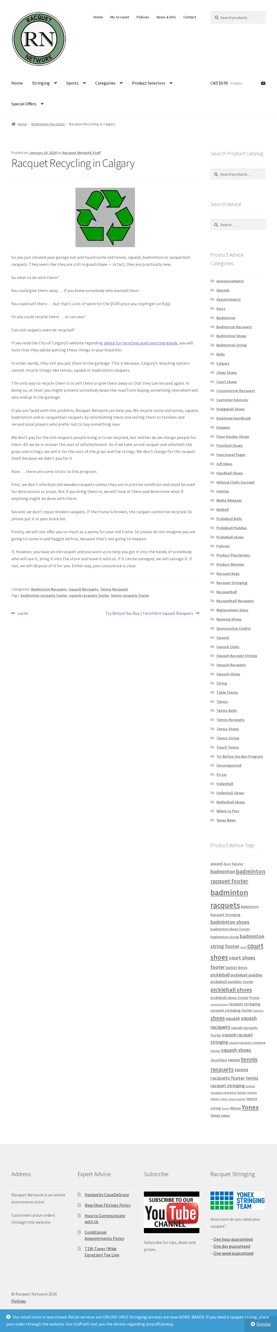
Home (98, 17)
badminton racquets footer (44, 595)
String (221, 683)
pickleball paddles (246, 975)
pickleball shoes (231, 989)
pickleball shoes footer (229, 997)
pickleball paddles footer (231, 981)
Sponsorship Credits (233, 628)
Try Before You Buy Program (239, 756)
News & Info (166, 17)
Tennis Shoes (227, 728)
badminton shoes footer (230, 929)
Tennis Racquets (114, 589)
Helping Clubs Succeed (235, 482)
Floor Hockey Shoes (232, 436)
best (243, 947)
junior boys (236, 967)
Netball (222, 509)
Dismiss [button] (263, 1324)
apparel (216, 863)
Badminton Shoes (231, 335)
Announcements (230, 281)
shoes (217, 1018)
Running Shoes (229, 619)
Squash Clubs (227, 646)
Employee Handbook (233, 418)
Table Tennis (227, 692)
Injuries (222, 491)
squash (233, 1018)
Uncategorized (228, 765)
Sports (72, 83)
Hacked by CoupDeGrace (107, 1194)
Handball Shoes (229, 473)
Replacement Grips (232, 610)
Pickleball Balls (229, 518)
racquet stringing (244, 1003)
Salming (258, 1010)
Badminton (225, 317)
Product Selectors (148, 83)
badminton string (224, 937)
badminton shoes (229, 922)
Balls (220, 354)
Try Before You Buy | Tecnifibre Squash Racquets (149, 613)
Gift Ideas (224, 463)
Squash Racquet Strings (236, 655)
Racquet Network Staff (81, 152)
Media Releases (229, 500)
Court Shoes (226, 381)
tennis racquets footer (130, 595)
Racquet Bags (228, 573)
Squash (222, 637)
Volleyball (224, 783)
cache (22, 613)
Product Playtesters (233, 555)
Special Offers (24, 103)
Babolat (237, 864)
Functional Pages (231, 454)
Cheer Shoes (226, 372)
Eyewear (223, 427)
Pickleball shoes (230, 537)
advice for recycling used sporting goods (140, 342)
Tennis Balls (226, 710)
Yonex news (220, 1115)
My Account (119, 17)
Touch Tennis (227, 747)
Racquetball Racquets (235, 600)
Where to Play (227, 810)
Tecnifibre (218, 1060)
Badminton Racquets (48, 124)
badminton (222, 871)
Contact (189, 17)
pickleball (220, 975)
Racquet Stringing (231, 582)
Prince (254, 997)
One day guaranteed (231, 1246)
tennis (234, 1059)
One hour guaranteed (233, 1239)
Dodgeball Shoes (230, 409)
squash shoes (236, 1050)
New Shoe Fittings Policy (108, 1205)
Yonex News (226, 820)
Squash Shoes (228, 674)
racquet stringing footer (231, 1010)
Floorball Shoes (229, 445)
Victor (221, 774)
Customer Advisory (232, 399)
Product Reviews (230, 564)
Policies (143, 17)
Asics (220, 308)
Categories (105, 83)
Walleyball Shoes (230, 802)
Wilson (235, 1108)
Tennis (222, 701)
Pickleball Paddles (231, 527)
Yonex (250, 1107)
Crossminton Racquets (235, 390)
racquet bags (219, 1004)
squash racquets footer (89, 595)
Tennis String (227, 738)
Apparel (222, 290)
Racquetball (226, 591)
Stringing (41, 83)
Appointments (228, 299)
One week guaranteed (233, 1253)
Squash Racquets (83, 589)
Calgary (222, 363)
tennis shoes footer (233, 1099)
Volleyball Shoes (230, 792)
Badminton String (231, 345)
